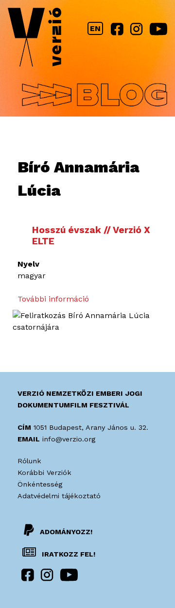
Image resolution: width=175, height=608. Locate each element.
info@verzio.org (68, 439)
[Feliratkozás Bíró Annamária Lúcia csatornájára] (87, 327)
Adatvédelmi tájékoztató (59, 496)
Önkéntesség (40, 484)
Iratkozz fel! (67, 554)
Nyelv (28, 264)
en (95, 28)
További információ (53, 299)
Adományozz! (66, 532)
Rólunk (29, 461)
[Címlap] (34, 39)
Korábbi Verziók (44, 472)
